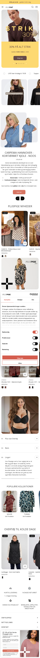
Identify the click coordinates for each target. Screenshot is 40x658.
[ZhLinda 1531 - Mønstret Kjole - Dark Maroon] (5, 389)
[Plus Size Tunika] (27, 499)
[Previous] (14, 66)
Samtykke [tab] (7, 300)
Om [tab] (33, 300)
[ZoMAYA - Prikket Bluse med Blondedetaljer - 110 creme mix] (5, 258)
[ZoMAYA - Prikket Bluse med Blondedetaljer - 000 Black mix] (2, 258)
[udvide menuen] (2, 7)
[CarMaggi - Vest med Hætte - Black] (2, 575)
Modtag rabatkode (10, 650)
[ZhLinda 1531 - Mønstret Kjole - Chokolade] (2, 389)
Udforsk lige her (20, 60)
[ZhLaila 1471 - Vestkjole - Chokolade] (30, 389)
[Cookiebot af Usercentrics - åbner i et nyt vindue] (30, 294)
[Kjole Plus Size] (9, 499)
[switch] (35, 337)
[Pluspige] (9, 7)
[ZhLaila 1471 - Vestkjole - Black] (33, 389)
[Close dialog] (38, 631)
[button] (37, 7)
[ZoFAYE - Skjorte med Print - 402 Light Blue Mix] (30, 256)
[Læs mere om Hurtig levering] (10, 586)
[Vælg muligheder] (25, 246)
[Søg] (32, 7)
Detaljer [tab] (20, 300)
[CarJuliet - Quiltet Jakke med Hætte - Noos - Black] (30, 577)
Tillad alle (20, 358)
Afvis (20, 363)
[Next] (26, 66)
